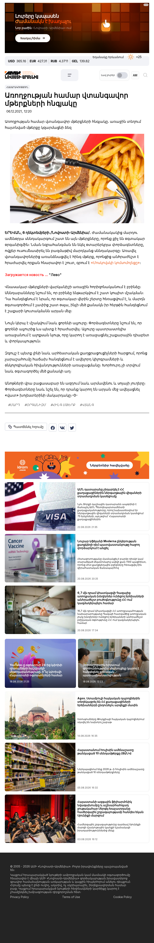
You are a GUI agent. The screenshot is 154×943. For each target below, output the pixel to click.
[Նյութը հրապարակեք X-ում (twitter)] (72, 427)
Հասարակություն (17, 87)
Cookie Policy (122, 897)
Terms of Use (71, 897)
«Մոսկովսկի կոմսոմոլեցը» (115, 263)
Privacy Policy (19, 897)
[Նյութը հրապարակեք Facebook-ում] (53, 427)
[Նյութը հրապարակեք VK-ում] (62, 427)
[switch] (122, 75)
